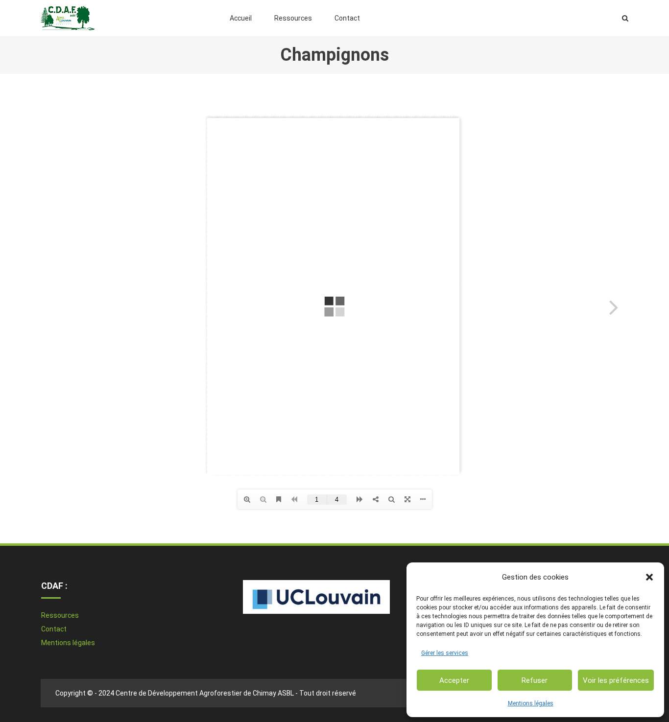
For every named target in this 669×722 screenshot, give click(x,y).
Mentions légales (530, 703)
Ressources (293, 18)
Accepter (454, 680)
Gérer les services (444, 653)
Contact (347, 18)
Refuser (535, 680)
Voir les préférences (616, 680)
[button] (649, 577)
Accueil (241, 18)
